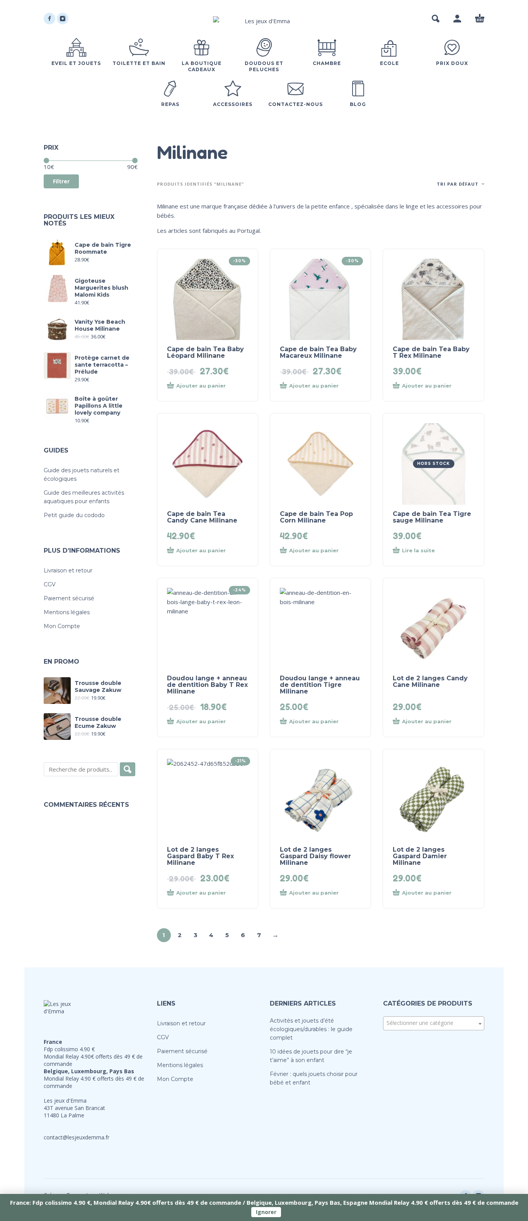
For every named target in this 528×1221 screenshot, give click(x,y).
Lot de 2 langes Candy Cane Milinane (430, 681)
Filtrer (61, 181)
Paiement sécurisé (69, 598)
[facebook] (49, 18)
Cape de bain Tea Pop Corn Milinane (316, 517)
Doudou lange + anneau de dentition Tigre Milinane (320, 685)
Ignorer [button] (266, 1212)
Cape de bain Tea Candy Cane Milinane (202, 517)
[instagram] (62, 18)
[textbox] (433, 1023)
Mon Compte (62, 626)
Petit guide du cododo (74, 515)
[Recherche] (127, 769)
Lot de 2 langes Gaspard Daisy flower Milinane (315, 856)
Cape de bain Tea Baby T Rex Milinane (431, 352)
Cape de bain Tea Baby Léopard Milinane (205, 352)
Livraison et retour (68, 570)
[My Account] (457, 18)
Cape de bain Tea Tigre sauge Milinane (432, 517)
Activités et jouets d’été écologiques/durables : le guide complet (311, 1029)
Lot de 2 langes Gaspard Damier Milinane (420, 856)
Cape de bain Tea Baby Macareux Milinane (318, 352)
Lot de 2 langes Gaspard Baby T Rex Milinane (200, 856)
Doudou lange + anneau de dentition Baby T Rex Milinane (207, 685)
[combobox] (434, 1023)
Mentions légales (67, 612)
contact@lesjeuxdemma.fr (76, 1137)
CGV (50, 584)
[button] (435, 18)
